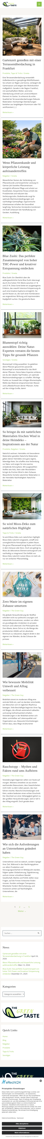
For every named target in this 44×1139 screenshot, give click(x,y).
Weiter (22, 911)
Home (5, 1036)
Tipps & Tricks (16, 73)
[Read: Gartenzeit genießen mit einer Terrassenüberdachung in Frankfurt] (22, 36)
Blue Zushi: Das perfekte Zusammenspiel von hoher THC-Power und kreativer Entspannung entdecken (21, 971)
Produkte (6, 73)
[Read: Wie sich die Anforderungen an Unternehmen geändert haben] (22, 827)
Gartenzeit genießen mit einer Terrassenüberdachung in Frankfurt (22, 64)
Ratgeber (6, 176)
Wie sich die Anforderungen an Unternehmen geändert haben (21, 848)
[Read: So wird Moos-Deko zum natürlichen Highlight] (22, 506)
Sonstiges (6, 360)
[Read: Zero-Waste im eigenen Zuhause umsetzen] (22, 584)
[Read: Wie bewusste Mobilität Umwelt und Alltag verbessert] (22, 665)
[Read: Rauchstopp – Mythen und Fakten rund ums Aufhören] (22, 749)
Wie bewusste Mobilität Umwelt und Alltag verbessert (18, 686)
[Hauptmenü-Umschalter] (39, 4)
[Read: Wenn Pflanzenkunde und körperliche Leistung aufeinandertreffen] (22, 139)
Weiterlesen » (8, 112)
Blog (4, 1040)
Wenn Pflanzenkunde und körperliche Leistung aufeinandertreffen (19, 167)
